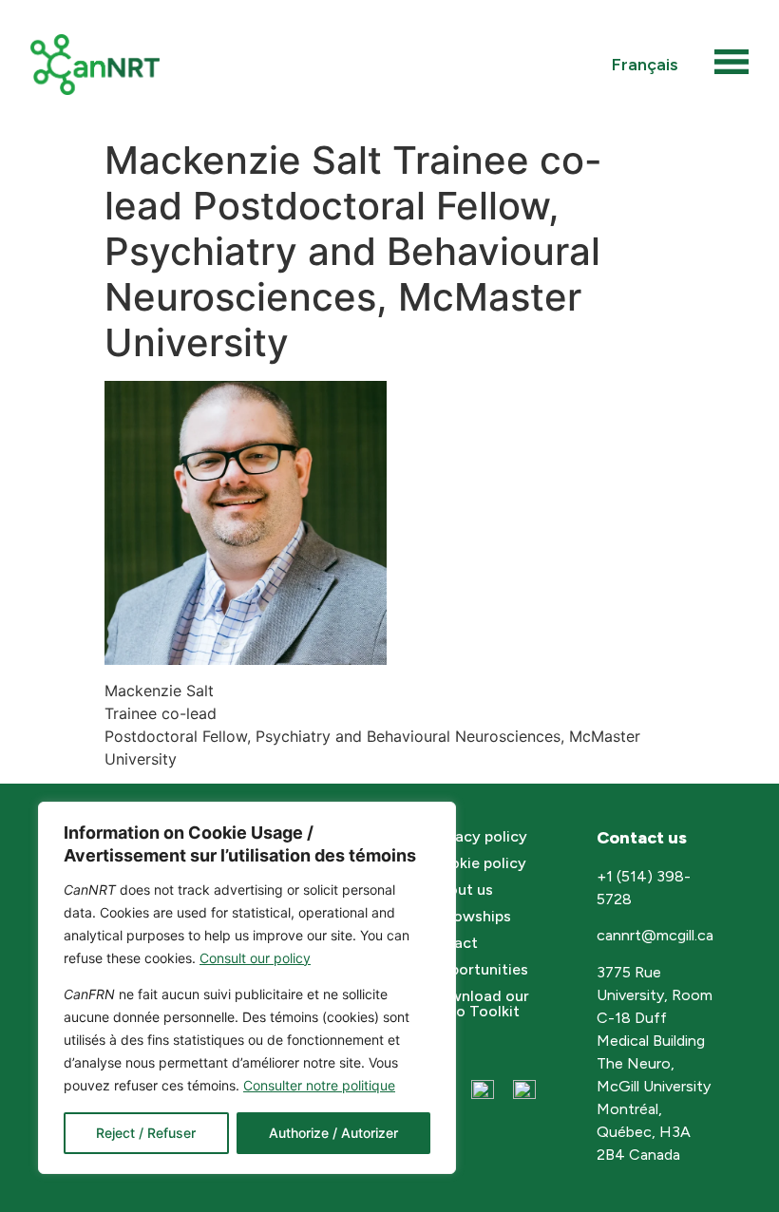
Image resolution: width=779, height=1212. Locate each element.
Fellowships (470, 916)
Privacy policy (478, 836)
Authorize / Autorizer (333, 1133)
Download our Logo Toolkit (479, 1003)
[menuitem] (645, 64)
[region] (247, 988)
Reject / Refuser (146, 1133)
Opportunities (478, 969)
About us (461, 890)
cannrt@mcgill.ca (657, 935)
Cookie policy (477, 863)
